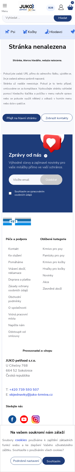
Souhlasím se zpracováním (29, 193)
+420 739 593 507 (24, 389)
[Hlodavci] (46, 32)
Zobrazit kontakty (57, 118)
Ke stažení (14, 255)
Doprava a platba (19, 280)
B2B (50, 7)
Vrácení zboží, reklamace (17, 271)
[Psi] (7, 32)
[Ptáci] (72, 31)
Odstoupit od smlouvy (17, 334)
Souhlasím (53, 461)
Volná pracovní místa (18, 316)
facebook (12, 419)
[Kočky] (24, 32)
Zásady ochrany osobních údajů (18, 288)
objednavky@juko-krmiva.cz (31, 394)
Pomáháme (15, 262)
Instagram (36, 419)
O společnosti (17, 308)
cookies (21, 440)
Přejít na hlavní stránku (21, 118)
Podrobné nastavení (26, 461)
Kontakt (13, 249)
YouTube (24, 419)
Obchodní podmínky (14, 299)
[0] (70, 9)
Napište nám (16, 325)
